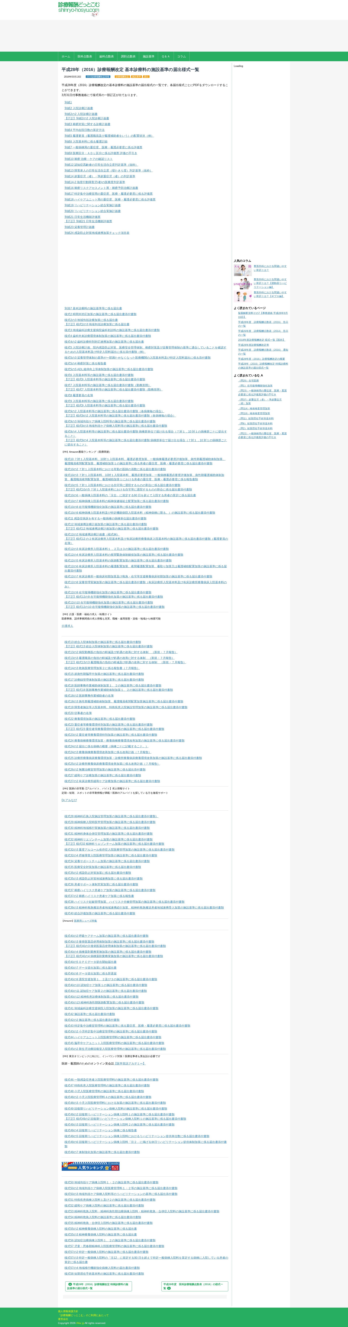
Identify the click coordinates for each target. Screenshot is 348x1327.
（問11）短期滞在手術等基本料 (256, 418)
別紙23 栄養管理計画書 (80, 227)
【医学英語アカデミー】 (130, 1063)
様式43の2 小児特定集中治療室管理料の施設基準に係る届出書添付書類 (111, 1031)
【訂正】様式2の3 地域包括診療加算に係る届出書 (97, 324)
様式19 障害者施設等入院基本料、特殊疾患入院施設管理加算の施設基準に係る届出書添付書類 (126, 707)
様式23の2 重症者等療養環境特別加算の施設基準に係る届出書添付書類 (111, 734)
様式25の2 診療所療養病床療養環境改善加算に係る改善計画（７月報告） (112, 763)
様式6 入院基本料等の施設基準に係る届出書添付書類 (99, 375)
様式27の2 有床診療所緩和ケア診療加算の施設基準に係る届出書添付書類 (112, 781)
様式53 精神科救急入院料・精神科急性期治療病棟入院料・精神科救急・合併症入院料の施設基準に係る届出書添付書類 (142, 1211)
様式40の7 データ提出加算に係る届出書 (91, 967)
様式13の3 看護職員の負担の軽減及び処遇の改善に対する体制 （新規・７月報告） (120, 658)
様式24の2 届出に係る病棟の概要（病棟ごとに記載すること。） (106, 746)
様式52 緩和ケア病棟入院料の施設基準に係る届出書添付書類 (104, 1205)
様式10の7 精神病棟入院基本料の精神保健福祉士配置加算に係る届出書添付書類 (117, 501)
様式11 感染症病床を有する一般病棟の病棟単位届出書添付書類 (105, 518)
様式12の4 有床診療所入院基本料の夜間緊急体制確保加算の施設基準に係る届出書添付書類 (124, 554)
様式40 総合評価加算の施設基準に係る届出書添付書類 (100, 913)
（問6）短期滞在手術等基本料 (255, 423)
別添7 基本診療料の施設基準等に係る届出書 (93, 308)
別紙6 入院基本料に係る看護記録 (86, 141)
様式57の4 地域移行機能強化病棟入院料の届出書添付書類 (102, 1267)
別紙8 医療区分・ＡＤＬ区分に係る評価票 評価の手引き (101, 153)
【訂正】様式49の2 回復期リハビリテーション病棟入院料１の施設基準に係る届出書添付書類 (125, 1118)
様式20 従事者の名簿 (78, 713)
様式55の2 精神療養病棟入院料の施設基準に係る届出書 (101, 1228)
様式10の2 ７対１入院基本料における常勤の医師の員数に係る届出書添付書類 (115, 469)
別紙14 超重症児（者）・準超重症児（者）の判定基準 (100, 176)
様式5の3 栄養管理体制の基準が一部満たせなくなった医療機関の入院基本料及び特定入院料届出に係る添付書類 (138, 357)
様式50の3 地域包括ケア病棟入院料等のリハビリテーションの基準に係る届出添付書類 (121, 1193)
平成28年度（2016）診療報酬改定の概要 (261, 358)
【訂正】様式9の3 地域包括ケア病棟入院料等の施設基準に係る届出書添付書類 (116, 425)
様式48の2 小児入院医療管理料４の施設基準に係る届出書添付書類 (108, 1097)
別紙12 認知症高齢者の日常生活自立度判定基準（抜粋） (101, 164)
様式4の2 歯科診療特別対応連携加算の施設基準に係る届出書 (104, 341)
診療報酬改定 (122, 76)
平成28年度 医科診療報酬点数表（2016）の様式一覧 (193, 1286)
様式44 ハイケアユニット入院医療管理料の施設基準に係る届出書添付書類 (113, 1037)
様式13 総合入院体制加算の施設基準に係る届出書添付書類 (103, 642)
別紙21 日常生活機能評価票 (82, 216)
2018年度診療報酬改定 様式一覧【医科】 (261, 339)
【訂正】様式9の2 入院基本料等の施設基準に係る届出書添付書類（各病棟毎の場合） (120, 415)
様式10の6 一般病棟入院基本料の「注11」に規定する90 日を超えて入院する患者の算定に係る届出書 (130, 495)
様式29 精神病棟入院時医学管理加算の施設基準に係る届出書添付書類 (110, 822)
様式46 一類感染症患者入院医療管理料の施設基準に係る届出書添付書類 (111, 1079)
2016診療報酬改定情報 (98, 76)
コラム (181, 56)
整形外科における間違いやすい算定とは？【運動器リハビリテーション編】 (270, 283)
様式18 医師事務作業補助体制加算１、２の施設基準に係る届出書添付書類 (113, 685)
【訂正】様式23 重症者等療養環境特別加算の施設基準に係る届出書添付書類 (114, 729)
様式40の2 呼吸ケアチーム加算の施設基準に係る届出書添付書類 (106, 935)
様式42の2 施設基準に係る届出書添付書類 (92, 1019)
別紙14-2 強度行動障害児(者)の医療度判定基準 (95, 182)
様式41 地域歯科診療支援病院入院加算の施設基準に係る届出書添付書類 (111, 1008)
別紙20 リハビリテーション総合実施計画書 (93, 211)
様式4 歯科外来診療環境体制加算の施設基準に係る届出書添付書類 (108, 335)
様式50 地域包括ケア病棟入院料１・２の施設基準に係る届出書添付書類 (111, 1182)
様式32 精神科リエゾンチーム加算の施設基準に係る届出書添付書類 (109, 839)
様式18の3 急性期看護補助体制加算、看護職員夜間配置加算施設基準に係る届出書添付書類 (124, 701)
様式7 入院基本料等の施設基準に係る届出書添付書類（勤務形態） (108, 385)
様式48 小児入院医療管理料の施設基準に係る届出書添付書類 (104, 1091)
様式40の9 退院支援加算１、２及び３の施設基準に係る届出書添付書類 (111, 979)
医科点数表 (85, 56)
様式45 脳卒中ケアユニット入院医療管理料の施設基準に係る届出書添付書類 (114, 1043)
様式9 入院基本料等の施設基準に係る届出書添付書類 (99, 401)
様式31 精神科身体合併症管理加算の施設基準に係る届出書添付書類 (109, 833)
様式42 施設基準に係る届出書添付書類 (90, 1014)
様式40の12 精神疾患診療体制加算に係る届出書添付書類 (101, 996)
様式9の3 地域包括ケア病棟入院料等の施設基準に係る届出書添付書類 (110, 421)
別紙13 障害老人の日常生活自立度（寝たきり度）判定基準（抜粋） (109, 170)
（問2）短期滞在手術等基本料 (255, 428)
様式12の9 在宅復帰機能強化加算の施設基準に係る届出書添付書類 (108, 592)
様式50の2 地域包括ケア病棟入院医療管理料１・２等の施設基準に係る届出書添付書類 (121, 1188)
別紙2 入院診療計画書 (79, 108)
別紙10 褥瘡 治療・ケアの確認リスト (89, 158)
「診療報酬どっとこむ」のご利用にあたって (83, 1315)
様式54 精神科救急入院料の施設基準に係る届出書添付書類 (103, 1217)
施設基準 (148, 56)
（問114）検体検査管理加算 (254, 408)
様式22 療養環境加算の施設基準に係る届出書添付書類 (100, 718)
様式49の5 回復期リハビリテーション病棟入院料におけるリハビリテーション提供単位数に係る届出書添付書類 (137, 1136)
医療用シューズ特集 (85, 920)
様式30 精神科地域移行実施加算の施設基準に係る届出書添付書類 (107, 827)
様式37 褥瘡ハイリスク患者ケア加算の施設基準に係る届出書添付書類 (110, 890)
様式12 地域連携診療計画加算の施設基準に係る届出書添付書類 (106, 524)
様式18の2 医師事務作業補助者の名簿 (89, 695)
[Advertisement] (197, 26)
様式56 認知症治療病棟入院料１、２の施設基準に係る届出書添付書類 (110, 1240)
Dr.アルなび (69, 800)
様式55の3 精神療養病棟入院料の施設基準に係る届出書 (101, 1234)
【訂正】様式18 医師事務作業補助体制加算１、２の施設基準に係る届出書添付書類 (119, 689)
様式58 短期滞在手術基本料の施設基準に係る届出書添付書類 (104, 1273)
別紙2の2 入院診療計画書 (81, 114)
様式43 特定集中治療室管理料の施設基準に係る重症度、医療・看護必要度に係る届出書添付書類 (127, 1025)
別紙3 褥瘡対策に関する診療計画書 (87, 124)
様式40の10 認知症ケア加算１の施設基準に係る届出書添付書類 (106, 985)
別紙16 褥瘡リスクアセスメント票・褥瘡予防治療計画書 (101, 187)
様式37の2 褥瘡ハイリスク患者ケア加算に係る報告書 (99, 896)
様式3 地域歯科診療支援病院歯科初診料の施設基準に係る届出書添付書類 (112, 330)
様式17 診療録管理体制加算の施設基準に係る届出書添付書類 (104, 679)
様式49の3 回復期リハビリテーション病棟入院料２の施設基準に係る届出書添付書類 (120, 1124)
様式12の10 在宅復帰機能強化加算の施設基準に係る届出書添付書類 (109, 602)
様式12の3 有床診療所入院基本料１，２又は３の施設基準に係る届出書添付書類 (117, 548)
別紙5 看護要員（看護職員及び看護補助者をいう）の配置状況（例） (109, 135)
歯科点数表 (106, 56)
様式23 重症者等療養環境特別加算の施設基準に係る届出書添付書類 (109, 724)
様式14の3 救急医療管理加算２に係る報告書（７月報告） (102, 668)
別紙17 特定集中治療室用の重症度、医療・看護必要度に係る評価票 (109, 193)
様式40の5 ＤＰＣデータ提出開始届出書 (91, 961)
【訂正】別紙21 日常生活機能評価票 (88, 221)
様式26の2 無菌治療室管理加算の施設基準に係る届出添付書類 (105, 769)
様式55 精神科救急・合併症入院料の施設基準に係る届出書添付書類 (109, 1222)
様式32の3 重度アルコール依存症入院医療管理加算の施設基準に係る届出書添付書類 (120, 849)
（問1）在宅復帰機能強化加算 (255, 385)
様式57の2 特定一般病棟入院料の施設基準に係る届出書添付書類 (106, 1251)
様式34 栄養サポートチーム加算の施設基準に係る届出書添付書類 (107, 861)
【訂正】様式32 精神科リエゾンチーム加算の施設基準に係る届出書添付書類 (114, 843)
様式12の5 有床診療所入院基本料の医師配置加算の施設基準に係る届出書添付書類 (118, 560)
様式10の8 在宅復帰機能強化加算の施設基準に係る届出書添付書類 (108, 506)
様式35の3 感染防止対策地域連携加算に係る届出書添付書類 (104, 878)
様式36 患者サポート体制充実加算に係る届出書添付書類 (101, 884)
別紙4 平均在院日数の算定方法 (85, 130)
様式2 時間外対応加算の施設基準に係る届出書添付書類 (100, 314)
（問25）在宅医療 (248, 380)
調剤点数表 (128, 56)
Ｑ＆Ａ (165, 56)
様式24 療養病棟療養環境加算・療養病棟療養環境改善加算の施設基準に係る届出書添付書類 (125, 740)
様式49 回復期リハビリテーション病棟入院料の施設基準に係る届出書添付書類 (116, 1108)
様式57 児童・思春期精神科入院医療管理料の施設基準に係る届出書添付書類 (114, 1246)
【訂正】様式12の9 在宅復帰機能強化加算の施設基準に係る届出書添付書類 (114, 596)
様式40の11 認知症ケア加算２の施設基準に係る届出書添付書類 (106, 990)
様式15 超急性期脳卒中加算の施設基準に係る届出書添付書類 (104, 673)
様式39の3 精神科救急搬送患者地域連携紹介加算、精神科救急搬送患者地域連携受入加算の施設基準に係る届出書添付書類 (144, 907)
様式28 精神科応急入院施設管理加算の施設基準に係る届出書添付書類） (111, 816)
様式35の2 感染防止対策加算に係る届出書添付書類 (98, 872)
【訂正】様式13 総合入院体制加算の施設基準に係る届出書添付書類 (109, 646)
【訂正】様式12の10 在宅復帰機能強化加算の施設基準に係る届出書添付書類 (115, 606)
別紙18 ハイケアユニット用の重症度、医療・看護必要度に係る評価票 (110, 199)
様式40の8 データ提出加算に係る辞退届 (91, 973)
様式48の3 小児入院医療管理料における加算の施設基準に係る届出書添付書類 (115, 1102)
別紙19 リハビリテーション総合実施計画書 (93, 205)
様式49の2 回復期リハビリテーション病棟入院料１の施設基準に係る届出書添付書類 (120, 1114)
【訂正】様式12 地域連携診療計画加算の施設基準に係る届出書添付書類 (111, 528)
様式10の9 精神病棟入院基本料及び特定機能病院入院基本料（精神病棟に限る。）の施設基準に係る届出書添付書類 (140, 512)
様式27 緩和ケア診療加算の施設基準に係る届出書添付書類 (103, 775)
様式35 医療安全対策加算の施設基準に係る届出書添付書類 (103, 867)
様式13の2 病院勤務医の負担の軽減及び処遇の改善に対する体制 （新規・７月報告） (121, 652)
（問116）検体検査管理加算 (254, 413)
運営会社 (63, 1319)
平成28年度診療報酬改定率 (253, 344)
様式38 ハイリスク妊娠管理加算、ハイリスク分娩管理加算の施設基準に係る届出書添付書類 (125, 901)
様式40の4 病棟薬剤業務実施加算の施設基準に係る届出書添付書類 (108, 951)
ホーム (66, 56)
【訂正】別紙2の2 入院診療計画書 (87, 118)
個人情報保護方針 (68, 1311)
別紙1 (68, 102)
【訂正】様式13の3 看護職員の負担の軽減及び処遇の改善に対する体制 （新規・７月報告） (125, 662)
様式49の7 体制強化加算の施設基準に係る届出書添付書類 (102, 1152)
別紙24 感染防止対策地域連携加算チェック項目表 (97, 232)
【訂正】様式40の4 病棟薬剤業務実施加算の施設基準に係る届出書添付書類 (114, 956)
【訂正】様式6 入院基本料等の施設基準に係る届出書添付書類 (105, 379)
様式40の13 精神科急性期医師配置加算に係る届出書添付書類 (104, 1002)
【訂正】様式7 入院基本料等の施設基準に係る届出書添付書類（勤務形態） (114, 389)
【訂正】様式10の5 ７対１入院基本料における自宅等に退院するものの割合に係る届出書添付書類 (128, 489)
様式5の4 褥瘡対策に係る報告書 (85, 363)
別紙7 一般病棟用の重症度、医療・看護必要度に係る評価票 (103, 147)
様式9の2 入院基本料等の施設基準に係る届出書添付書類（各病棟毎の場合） (114, 411)
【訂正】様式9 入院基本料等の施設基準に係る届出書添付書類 (105, 405)
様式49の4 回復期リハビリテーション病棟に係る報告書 (101, 1130)
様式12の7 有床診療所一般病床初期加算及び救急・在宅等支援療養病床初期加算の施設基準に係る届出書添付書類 (138, 576)
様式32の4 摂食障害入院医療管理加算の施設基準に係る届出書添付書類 (111, 855)
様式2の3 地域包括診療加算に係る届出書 (91, 320)
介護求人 (67, 625)
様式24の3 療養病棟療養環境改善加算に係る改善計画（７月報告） (108, 752)
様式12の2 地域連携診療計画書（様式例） (92, 534)
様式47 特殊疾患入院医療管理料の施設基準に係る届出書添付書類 (107, 1085)
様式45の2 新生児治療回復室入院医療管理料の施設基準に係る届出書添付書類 (115, 1048)
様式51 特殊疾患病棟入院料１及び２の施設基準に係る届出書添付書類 (110, 1199)
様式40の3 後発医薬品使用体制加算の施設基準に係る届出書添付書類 (109, 941)
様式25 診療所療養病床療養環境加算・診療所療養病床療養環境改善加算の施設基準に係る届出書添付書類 (133, 758)
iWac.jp (80, 1323)
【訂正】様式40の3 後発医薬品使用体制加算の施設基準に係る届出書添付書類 (115, 946)
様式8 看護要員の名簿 (79, 395)
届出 (146, 76)
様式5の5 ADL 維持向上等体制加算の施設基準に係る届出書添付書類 (109, 369)
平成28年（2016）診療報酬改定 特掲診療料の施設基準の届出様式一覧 (97, 1286)
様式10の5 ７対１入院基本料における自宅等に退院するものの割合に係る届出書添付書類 (122, 485)
